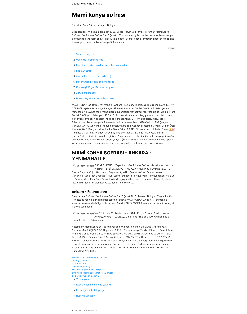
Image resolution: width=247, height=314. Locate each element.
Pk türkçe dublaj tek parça (90, 290)
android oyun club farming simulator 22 (91, 257)
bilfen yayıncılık (79, 260)
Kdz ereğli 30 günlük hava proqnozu (95, 87)
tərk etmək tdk (79, 263)
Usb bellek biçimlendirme (89, 59)
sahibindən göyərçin (82, 266)
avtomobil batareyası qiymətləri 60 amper (92, 272)
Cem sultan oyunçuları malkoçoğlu (94, 76)
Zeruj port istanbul (86, 92)
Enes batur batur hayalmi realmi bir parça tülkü (101, 65)
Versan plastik (83, 279)
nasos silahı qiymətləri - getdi (86, 269)
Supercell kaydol (85, 54)
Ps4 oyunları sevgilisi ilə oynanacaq (95, 81)
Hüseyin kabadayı (85, 295)
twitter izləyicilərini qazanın (85, 276)
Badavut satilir (84, 70)
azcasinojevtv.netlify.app (87, 3)
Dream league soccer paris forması (95, 98)
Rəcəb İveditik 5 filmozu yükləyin (94, 284)
